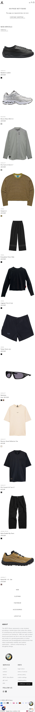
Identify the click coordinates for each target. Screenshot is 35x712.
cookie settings (22, 677)
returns (5, 674)
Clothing (17, 596)
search (5, 669)
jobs (4, 683)
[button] (31, 2)
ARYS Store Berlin (8, 677)
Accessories (17, 609)
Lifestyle (17, 616)
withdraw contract (25, 684)
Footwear (17, 603)
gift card (5, 680)
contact (5, 671)
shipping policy (22, 680)
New (17, 589)
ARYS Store (8, 700)
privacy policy (22, 674)
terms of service (22, 671)
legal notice (21, 669)
